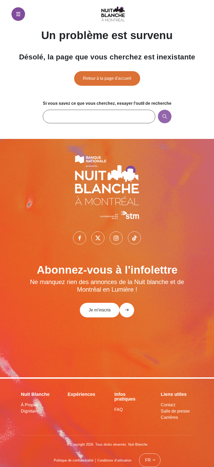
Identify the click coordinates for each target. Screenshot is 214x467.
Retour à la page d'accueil (107, 78)
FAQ (118, 409)
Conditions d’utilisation (114, 460)
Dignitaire (30, 411)
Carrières (169, 417)
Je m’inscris (100, 310)
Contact (168, 405)
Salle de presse (175, 411)
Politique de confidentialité (73, 460)
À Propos (29, 405)
